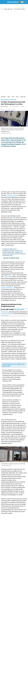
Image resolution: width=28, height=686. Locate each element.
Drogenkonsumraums (7, 287)
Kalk (13, 96)
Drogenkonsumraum (12, 195)
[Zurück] (2, 9)
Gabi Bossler (5, 106)
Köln (9, 96)
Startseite (3, 96)
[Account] (25, 2)
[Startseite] (13, 2)
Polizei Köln (23, 96)
